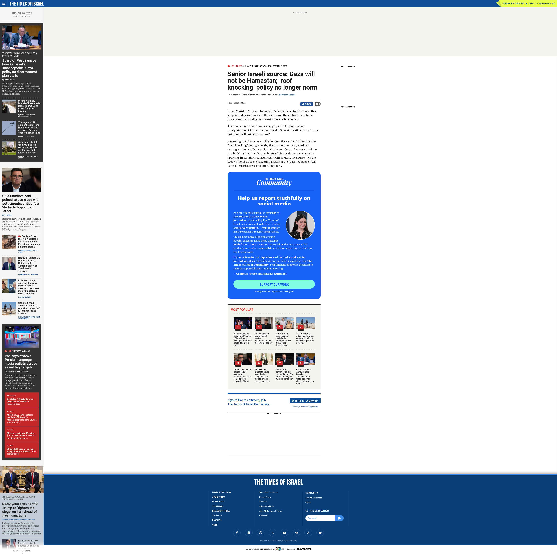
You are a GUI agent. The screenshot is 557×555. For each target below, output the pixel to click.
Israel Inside (218, 502)
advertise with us (266, 506)
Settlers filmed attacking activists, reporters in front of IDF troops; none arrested (305, 338)
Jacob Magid (9, 80)
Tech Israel (217, 506)
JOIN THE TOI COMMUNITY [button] (305, 400)
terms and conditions (268, 492)
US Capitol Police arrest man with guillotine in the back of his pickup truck (21, 451)
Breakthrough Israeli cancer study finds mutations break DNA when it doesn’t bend (283, 339)
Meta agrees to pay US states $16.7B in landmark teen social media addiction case (21, 435)
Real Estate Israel (221, 511)
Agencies (24, 319)
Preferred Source (287, 95)
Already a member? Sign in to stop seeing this (274, 291)
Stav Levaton (25, 297)
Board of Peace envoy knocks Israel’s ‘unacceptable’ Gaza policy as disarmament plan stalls (305, 376)
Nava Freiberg (26, 115)
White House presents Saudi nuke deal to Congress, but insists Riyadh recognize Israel (262, 375)
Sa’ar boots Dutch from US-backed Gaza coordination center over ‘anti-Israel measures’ (28, 147)
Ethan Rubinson (21, 371)
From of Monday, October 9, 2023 (265, 66)
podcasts (217, 520)
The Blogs (217, 516)
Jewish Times (218, 497)
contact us (263, 516)
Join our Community (514, 3)
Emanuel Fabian (24, 116)
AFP (21, 136)
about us (263, 502)
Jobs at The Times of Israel (270, 511)
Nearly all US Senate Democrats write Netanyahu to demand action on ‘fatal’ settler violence (29, 264)
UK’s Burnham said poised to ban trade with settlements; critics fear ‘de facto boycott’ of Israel (243, 375)
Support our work (274, 284)
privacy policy (265, 497)
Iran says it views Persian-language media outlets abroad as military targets (21, 361)
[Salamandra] (304, 549)
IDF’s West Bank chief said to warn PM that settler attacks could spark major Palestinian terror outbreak (28, 287)
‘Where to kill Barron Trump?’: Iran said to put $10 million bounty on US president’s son (284, 374)
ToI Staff (30, 136)
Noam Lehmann (26, 317)
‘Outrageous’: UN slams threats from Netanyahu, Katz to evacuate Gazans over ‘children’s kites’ (29, 127)
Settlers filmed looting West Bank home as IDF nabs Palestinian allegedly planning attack (29, 241)
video (214, 525)
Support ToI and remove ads (542, 3)
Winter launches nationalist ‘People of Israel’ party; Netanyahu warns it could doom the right (243, 339)
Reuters (23, 274)
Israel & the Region (221, 492)
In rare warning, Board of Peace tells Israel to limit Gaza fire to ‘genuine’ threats (29, 106)
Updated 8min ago (21, 351)
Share (308, 104)
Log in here (313, 406)
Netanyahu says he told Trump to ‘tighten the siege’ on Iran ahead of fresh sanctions (20, 509)
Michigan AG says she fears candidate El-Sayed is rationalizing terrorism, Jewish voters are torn (22, 418)
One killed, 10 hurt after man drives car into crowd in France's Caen (20, 401)
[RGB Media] (280, 549)
